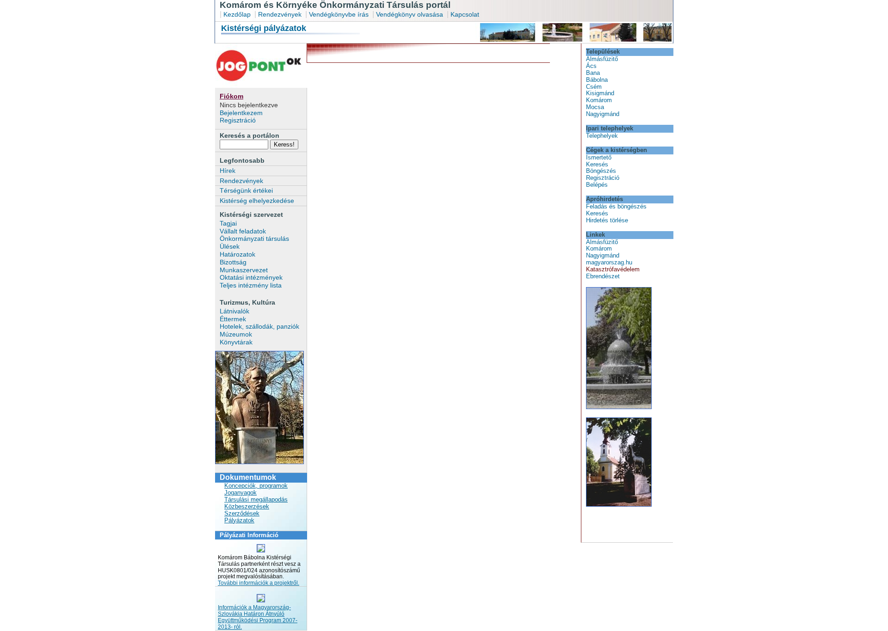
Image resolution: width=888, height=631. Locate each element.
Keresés (597, 164)
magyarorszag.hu (609, 262)
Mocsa (595, 107)
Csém (594, 86)
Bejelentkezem (241, 112)
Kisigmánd (600, 93)
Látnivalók (234, 311)
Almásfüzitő (602, 58)
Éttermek (233, 319)
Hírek (227, 170)
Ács (591, 65)
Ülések (230, 246)
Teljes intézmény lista (251, 285)
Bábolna (597, 79)
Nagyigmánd (602, 113)
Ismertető (598, 157)
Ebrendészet (603, 276)
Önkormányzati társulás (254, 238)
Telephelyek (602, 135)
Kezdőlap (237, 14)
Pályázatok (239, 520)
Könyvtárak (236, 342)
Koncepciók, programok (256, 485)
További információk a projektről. (258, 583)
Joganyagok (240, 492)
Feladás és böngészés (616, 206)
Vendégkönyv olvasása (410, 14)
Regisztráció (238, 120)
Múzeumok (236, 334)
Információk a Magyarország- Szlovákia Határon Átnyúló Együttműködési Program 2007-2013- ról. (257, 617)
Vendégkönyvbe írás (339, 14)
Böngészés (601, 170)
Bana (593, 72)
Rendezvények (280, 14)
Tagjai (228, 223)
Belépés (597, 184)
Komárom (599, 100)
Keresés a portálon (249, 135)
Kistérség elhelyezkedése (257, 200)
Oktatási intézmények (251, 277)
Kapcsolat (464, 14)
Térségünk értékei (246, 190)
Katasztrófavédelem (613, 269)
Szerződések (241, 513)
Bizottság (233, 262)
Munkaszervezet (244, 270)
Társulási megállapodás (256, 499)
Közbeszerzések (246, 506)
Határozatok (237, 254)
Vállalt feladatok (243, 231)
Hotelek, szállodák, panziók (259, 326)
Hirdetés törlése (607, 220)
